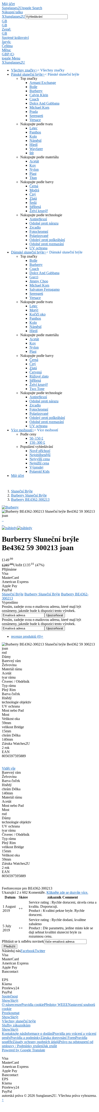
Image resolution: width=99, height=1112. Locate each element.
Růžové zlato (39, 376)
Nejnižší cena (39, 463)
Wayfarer (36, 149)
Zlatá (33, 198)
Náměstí (35, 140)
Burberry (36, 91)
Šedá (33, 203)
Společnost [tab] (10, 996)
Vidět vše (8, 768)
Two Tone (36, 389)
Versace (35, 120)
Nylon (34, 169)
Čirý (32, 194)
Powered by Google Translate (23, 1050)
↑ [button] (3, 1100)
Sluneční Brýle (22, 491)
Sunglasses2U (12, 8)
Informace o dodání (39, 1033)
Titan (33, 178)
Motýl (33, 310)
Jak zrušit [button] (50, 1046)
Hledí (33, 145)
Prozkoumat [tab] (10, 1013)
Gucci (33, 277)
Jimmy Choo (38, 281)
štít (31, 153)
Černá (33, 186)
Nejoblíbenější (39, 455)
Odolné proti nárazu (43, 223)
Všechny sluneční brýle (19, 1021)
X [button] (3, 16)
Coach (34, 99)
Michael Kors (39, 107)
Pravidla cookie (32, 1005)
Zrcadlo (35, 227)
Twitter (40, 951)
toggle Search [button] (32, 8)
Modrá (34, 190)
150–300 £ (37, 442)
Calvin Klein (38, 95)
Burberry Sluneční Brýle (29, 495)
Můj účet (8, 4)
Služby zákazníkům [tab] (16, 1025)
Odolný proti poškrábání (47, 240)
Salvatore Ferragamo (44, 289)
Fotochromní (38, 231)
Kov (32, 165)
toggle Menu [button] (11, 58)
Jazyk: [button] (6, 42)
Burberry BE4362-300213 (30, 499)
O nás (6, 1005)
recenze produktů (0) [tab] (27, 636)
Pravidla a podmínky (25, 1038)
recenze (15, 1005)
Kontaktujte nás (13, 1033)
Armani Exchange (42, 83)
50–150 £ (36, 438)
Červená (35, 372)
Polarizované (38, 236)
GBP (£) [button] (8, 54)
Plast (32, 174)
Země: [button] (6, 29)
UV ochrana (38, 248)
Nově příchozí (39, 451)
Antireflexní (38, 219)
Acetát (34, 161)
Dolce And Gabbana (44, 103)
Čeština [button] (7, 46)
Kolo (33, 136)
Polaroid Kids (39, 471)
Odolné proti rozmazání (46, 244)
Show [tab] (6, 1000)
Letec (33, 128)
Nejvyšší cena (39, 459)
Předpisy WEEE (56, 1005)
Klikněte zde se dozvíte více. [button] (67, 892)
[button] (49, 21)
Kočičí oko (37, 314)
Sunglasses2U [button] (15, 16)
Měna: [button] (6, 50)
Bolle (33, 87)
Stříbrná (35, 207)
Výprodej (36, 467)
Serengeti (36, 116)
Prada (33, 112)
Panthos (35, 132)
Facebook (27, 951)
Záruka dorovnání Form (58, 1038)
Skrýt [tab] (14, 1000)
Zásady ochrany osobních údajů (36, 1042)
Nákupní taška (12, 12)
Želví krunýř (38, 211)
